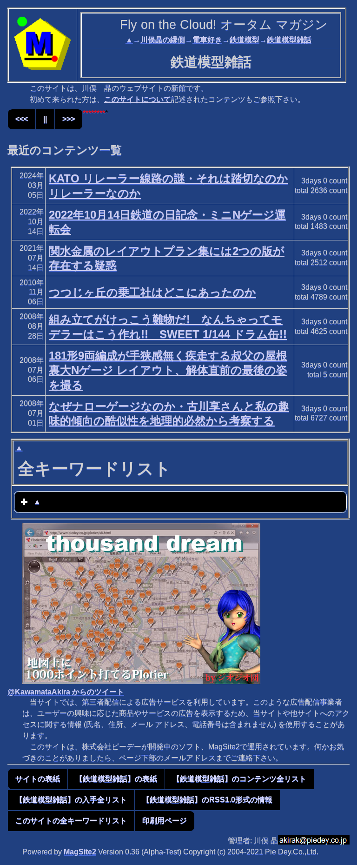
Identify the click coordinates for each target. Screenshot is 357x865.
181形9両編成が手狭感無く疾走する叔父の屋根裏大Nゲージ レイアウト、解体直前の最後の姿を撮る (168, 370)
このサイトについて (137, 99)
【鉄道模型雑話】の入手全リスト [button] (71, 800)
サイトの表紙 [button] (37, 779)
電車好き (207, 40)
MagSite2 (80, 852)
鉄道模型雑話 (289, 40)
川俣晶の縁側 (162, 40)
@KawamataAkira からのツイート (65, 692)
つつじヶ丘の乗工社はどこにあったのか (152, 292)
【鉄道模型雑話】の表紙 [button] (116, 779)
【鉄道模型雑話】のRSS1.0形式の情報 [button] (207, 800)
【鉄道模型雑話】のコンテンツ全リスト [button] (239, 779)
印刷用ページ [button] (164, 821)
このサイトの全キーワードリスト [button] (71, 821)
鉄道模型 (244, 40)
